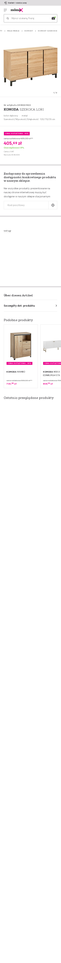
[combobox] (26, 205)
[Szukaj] (7, 18)
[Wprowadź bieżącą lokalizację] (53, 205)
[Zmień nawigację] (5, 10)
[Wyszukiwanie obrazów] (53, 18)
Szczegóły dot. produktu (19, 305)
